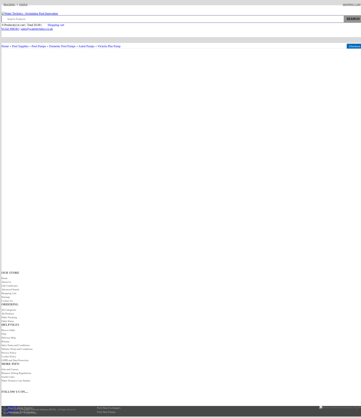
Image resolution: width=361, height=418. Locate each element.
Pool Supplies (20, 46)
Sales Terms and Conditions (16, 345)
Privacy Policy (9, 352)
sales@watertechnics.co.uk (37, 29)
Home (5, 46)
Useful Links (8, 376)
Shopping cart (56, 25)
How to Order (8, 330)
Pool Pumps (39, 46)
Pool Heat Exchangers (109, 408)
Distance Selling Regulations (16, 373)
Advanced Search (10, 289)
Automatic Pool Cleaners (21, 412)
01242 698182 (10, 29)
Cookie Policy (9, 356)
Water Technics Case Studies (16, 380)
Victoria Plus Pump (109, 46)
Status (23, 4)
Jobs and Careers (10, 369)
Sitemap (6, 297)
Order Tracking (9, 317)
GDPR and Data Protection (15, 360)
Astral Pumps (86, 46)
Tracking (9, 4)
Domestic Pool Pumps (62, 46)
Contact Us (7, 300)
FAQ (4, 334)
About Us (6, 282)
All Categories (9, 309)
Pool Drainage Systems (20, 408)
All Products (8, 313)
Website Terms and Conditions (17, 349)
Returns (5, 341)
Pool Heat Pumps (106, 412)
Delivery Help (9, 337)
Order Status (8, 321)
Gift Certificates (10, 285)
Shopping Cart (352, 4)
